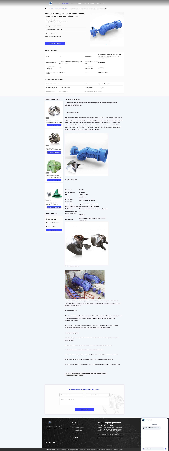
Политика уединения (50, 449)
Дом (58, 3)
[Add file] (143, 448)
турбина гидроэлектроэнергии (98, 373)
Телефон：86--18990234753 (53, 426)
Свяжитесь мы (81, 3)
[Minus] (165, 420)
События (91, 3)
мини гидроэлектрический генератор (74, 375)
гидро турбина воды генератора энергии (80, 373)
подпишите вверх (120, 437)
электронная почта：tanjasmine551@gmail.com (57, 428)
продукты (52, 8)
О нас (72, 3)
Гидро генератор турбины (61, 8)
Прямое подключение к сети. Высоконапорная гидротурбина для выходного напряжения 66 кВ (54, 177)
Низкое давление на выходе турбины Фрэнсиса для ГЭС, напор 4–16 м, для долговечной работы (54, 122)
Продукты (65, 3)
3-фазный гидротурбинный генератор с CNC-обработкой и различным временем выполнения (54, 204)
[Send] (166, 448)
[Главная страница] (50, 3)
